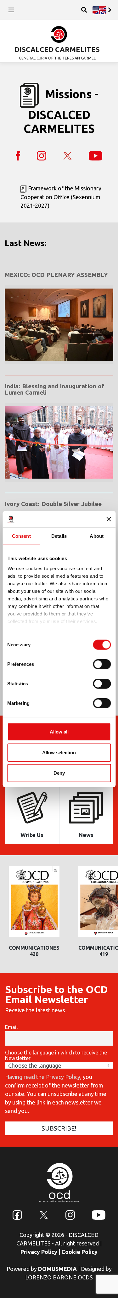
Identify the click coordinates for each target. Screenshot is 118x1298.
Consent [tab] (21, 536)
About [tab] (97, 536)
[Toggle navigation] (11, 9)
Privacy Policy (38, 1252)
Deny (59, 773)
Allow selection (59, 752)
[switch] (102, 664)
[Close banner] (108, 519)
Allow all (59, 731)
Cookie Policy (79, 1252)
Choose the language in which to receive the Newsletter (56, 1055)
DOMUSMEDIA (57, 1269)
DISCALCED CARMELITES (57, 49)
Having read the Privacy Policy (42, 1077)
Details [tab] (59, 536)
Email (11, 1027)
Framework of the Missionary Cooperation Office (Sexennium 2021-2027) (60, 197)
